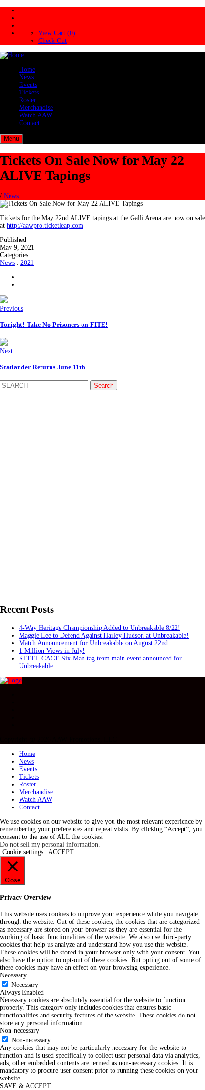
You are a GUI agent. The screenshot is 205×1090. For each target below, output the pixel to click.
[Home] (12, 55)
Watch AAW (35, 115)
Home (27, 69)
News (26, 77)
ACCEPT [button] (61, 852)
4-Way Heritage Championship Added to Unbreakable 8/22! (99, 627)
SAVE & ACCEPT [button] (25, 1086)
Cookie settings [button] (22, 852)
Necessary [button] (13, 975)
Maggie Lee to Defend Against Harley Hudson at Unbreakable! (104, 635)
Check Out (52, 40)
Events (28, 84)
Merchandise (36, 107)
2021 (27, 262)
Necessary (24, 984)
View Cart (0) (56, 33)
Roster (27, 100)
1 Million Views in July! (52, 650)
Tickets (29, 92)
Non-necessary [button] (19, 1030)
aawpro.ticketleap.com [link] (45, 225)
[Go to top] (11, 680)
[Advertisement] (102, 493)
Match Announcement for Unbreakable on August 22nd (93, 643)
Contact (29, 122)
